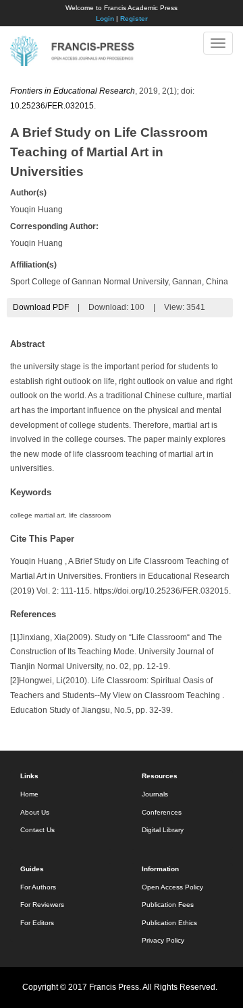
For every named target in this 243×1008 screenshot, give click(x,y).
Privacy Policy (163, 940)
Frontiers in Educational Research (72, 91)
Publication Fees (168, 904)
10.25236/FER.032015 (52, 106)
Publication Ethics (169, 922)
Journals (155, 794)
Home (29, 794)
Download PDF (41, 307)
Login (105, 18)
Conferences (162, 812)
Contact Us (37, 829)
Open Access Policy (172, 887)
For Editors (37, 922)
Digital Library (163, 829)
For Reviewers (42, 904)
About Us (34, 812)
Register (134, 18)
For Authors (38, 887)
